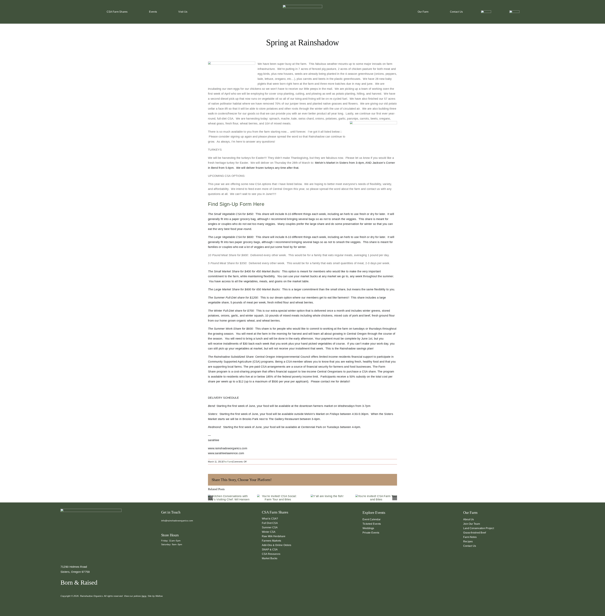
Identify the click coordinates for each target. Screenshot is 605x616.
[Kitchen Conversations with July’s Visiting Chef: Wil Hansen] (229, 496)
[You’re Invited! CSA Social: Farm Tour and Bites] (278, 496)
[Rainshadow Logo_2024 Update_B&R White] (302, 6)
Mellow (159, 596)
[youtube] (172, 526)
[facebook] (162, 526)
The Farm (227, 462)
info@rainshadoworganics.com (177, 520)
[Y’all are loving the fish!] (327, 496)
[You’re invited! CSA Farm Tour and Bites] (376, 496)
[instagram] (167, 526)
